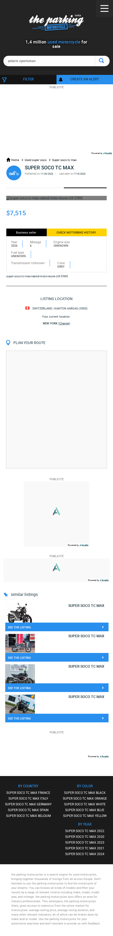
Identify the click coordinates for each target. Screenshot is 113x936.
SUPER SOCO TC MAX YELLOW (85, 815)
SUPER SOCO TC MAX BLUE (84, 810)
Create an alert (84, 79)
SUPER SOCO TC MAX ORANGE (85, 798)
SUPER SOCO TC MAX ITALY (28, 798)
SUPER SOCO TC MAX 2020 (84, 836)
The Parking (56, 23)
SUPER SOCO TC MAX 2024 (84, 854)
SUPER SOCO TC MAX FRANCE (28, 792)
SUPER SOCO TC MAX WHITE (85, 804)
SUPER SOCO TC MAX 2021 (84, 848)
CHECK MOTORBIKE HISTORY (76, 232)
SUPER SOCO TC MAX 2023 (84, 842)
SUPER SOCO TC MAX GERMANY (28, 804)
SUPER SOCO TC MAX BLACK (85, 792)
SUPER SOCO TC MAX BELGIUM (28, 815)
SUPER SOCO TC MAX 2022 (84, 831)
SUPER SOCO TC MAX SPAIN (28, 810)
